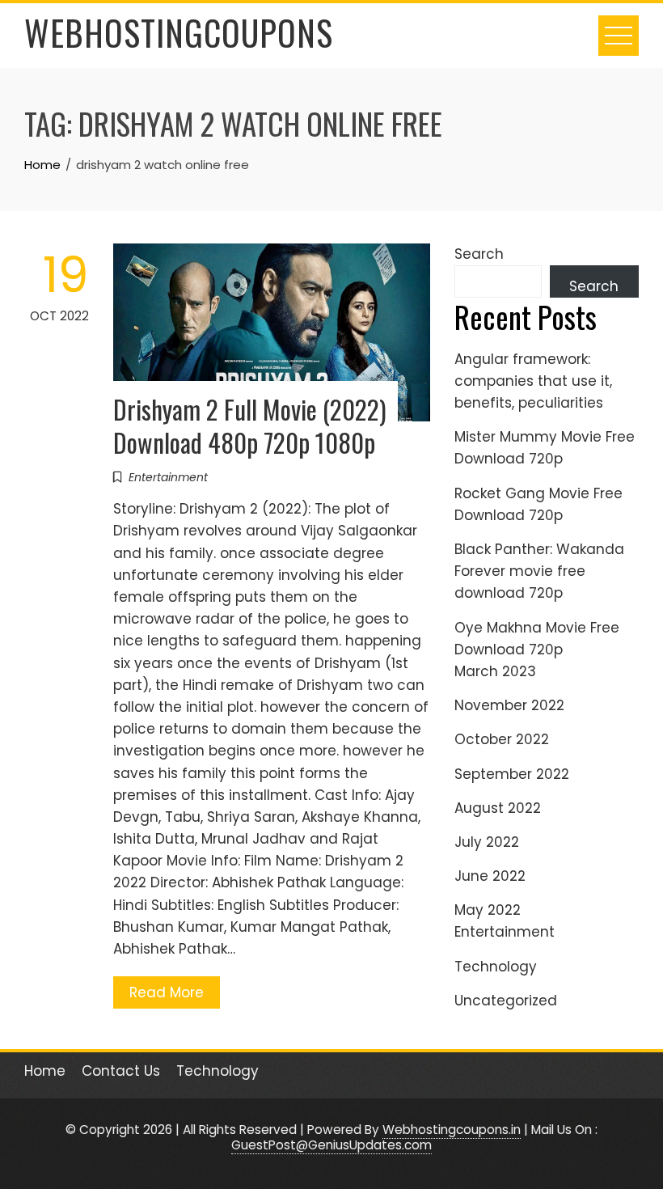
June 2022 (490, 876)
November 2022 (509, 705)
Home (44, 1071)
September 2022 (511, 774)
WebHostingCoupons (178, 32)
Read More (166, 992)
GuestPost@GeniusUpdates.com (331, 1144)
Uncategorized (505, 1000)
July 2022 (486, 842)
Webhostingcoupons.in (451, 1129)
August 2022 (497, 808)
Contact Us (121, 1071)
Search (479, 254)
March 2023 (495, 671)
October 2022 (501, 739)
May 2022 (487, 910)
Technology (495, 966)
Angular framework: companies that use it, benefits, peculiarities (533, 381)
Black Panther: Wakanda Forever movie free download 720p (539, 571)
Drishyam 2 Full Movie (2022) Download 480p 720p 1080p (249, 425)
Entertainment (168, 477)
